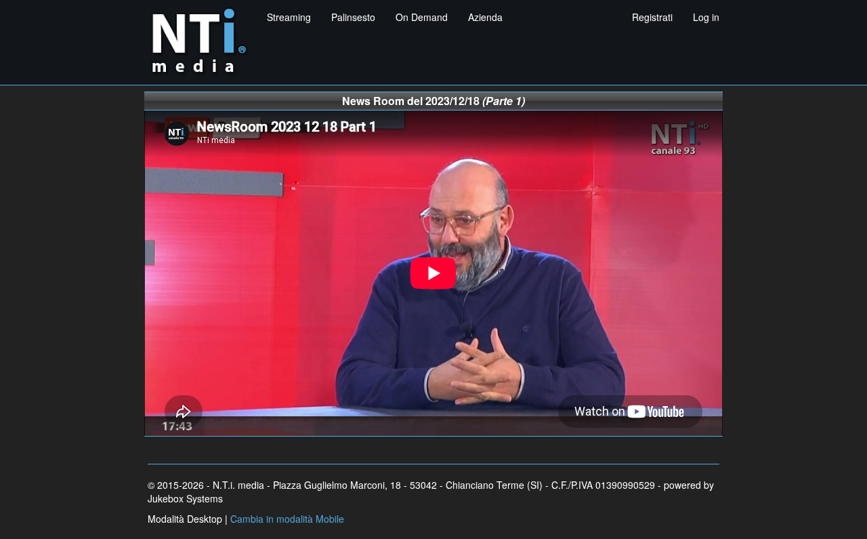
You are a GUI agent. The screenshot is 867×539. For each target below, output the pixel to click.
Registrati (652, 17)
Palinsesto (353, 17)
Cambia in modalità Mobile (287, 518)
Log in (706, 17)
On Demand (422, 17)
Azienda (485, 17)
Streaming (289, 17)
